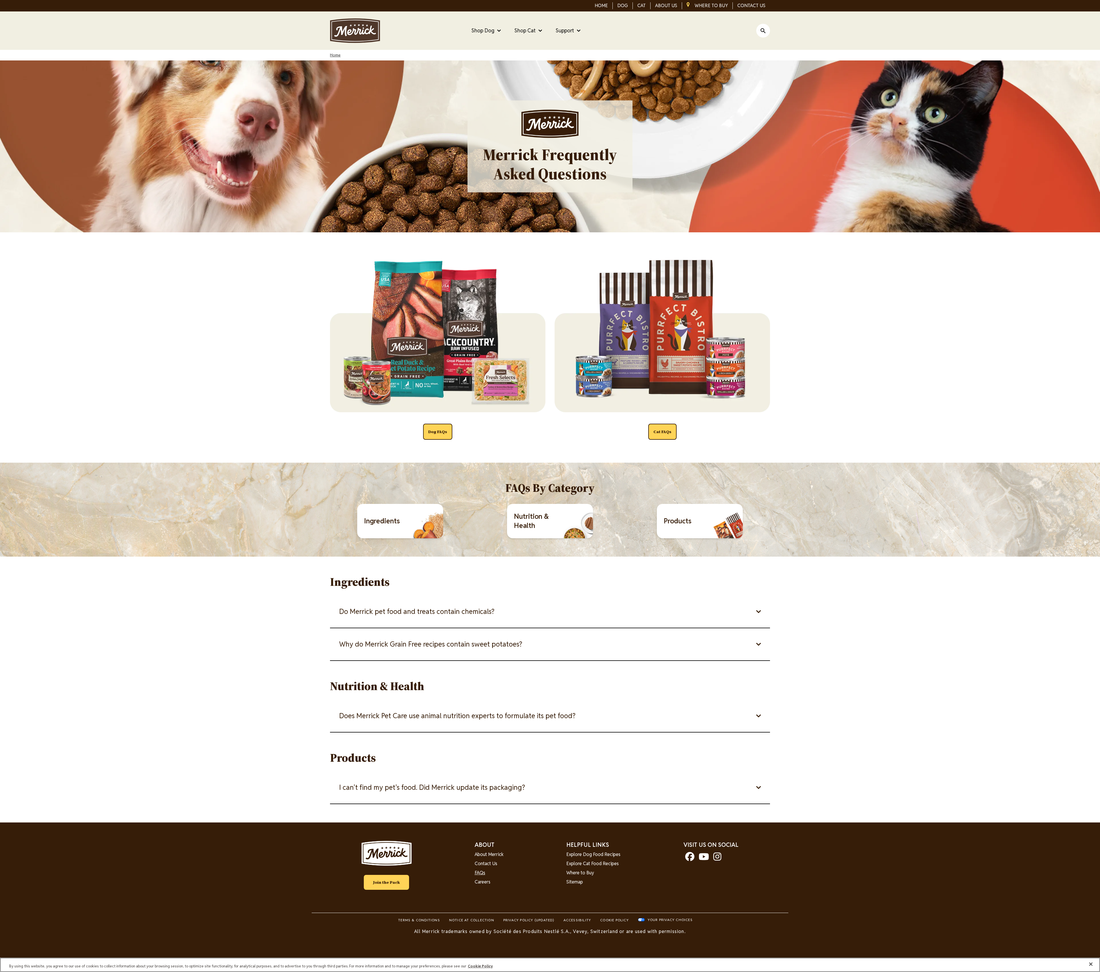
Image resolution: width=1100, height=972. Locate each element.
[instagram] (717, 858)
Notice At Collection (471, 920)
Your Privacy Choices (670, 920)
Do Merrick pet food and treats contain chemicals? (416, 611)
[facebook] (689, 858)
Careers (482, 882)
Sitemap (574, 882)
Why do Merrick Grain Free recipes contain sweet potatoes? (430, 644)
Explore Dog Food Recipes (593, 854)
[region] (550, 965)
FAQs (480, 873)
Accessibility (577, 920)
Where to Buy (580, 873)
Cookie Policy (614, 920)
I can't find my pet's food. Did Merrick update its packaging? (432, 787)
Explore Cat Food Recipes (592, 864)
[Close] (1091, 964)
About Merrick (489, 854)
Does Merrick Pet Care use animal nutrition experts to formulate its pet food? (457, 715)
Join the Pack (386, 882)
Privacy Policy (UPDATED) (528, 920)
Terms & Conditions (419, 920)
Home (335, 55)
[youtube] (704, 858)
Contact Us (486, 864)
